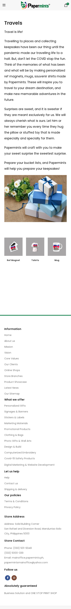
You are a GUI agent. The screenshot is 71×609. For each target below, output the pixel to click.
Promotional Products (17, 429)
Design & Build (12, 446)
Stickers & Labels (14, 417)
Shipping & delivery (15, 489)
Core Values (11, 358)
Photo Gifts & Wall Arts (17, 441)
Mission (8, 347)
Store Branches (13, 376)
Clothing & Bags (13, 435)
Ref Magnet (13, 260)
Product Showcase (15, 382)
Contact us (11, 483)
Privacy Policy (12, 507)
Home (8, 335)
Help (6, 477)
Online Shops (12, 370)
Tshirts (35, 260)
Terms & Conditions (16, 501)
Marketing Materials (16, 423)
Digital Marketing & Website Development (29, 465)
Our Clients (11, 364)
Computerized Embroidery (20, 452)
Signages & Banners (16, 411)
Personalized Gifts (15, 405)
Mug (56, 260)
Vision (7, 352)
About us (9, 341)
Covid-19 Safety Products (19, 458)
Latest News (11, 388)
